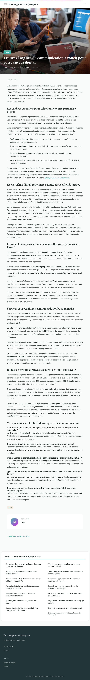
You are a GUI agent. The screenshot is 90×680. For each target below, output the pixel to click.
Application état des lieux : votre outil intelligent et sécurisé (20, 594)
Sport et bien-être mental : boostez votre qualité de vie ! (21, 572)
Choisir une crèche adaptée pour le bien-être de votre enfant (65, 572)
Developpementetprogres (21, 4)
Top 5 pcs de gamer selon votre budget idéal (65, 608)
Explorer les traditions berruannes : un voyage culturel (66, 601)
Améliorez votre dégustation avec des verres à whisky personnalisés (23, 580)
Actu (7, 52)
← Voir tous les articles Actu (18, 536)
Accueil (9, 79)
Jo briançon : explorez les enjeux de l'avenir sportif (22, 601)
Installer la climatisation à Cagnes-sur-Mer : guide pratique (65, 594)
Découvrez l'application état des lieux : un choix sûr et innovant (64, 580)
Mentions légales (10, 662)
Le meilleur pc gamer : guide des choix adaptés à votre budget (63, 587)
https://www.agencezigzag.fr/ (57, 178)
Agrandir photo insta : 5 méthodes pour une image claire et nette (22, 587)
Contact (6, 666)
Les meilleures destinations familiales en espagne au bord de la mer (22, 609)
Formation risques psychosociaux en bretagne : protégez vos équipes (23, 565)
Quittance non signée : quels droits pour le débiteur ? (64, 614)
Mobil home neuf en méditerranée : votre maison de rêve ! (64, 565)
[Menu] (84, 4)
